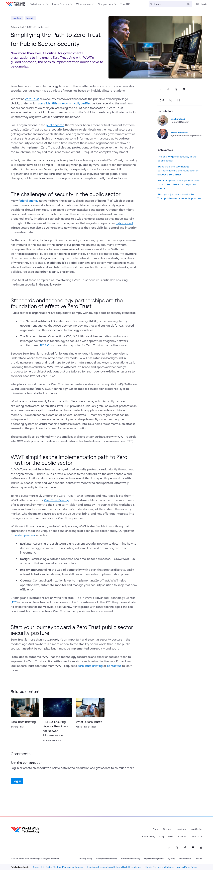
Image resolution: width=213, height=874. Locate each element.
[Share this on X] (176, 89)
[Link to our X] (177, 847)
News (171, 836)
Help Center (196, 828)
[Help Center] (197, 4)
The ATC (125, 3)
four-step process (23, 535)
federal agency (28, 200)
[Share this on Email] (184, 89)
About (156, 828)
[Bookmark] (36, 701)
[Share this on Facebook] (168, 89)
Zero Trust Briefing (56, 500)
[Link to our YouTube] (193, 847)
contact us (114, 665)
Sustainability (148, 836)
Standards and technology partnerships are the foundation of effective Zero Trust (178, 170)
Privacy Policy (86, 858)
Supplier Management (154, 858)
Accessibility (185, 858)
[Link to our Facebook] (185, 847)
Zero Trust (17, 17)
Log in (204, 4)
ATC (14, 602)
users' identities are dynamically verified (64, 103)
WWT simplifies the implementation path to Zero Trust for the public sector (178, 184)
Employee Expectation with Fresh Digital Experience (114, 867)
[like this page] (160, 100)
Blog (161, 836)
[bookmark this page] (178, 100)
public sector (55, 125)
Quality (171, 858)
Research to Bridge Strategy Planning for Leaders (57, 867)
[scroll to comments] (170, 100)
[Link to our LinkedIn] (169, 847)
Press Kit (182, 836)
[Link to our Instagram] (201, 847)
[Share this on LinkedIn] (160, 89)
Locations (181, 828)
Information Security (130, 858)
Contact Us (196, 836)
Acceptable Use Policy (106, 858)
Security (30, 17)
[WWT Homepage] (15, 4)
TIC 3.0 (44, 345)
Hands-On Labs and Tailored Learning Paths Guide (171, 867)
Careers (167, 828)
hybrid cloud (124, 223)
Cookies (198, 858)
